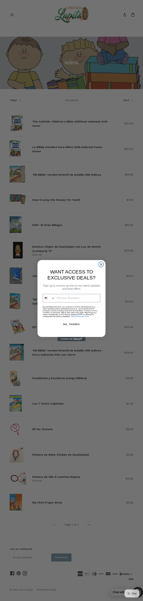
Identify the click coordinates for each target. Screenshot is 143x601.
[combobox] (49, 298)
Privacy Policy (76, 316)
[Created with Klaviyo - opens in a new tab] (71, 339)
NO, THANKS (71, 324)
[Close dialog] (101, 264)
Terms (86, 316)
